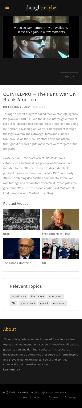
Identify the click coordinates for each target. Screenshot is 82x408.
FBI (13, 303)
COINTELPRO (55, 296)
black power (37, 296)
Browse (53, 397)
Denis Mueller (22, 106)
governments (28, 303)
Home (23, 397)
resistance (59, 303)
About (38, 397)
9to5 (6, 234)
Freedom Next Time (56, 234)
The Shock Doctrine (17, 263)
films (56, 339)
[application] (41, 37)
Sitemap (70, 397)
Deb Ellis (8, 106)
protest (44, 303)
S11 (44, 263)
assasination (19, 296)
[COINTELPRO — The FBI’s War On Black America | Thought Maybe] (40, 8)
